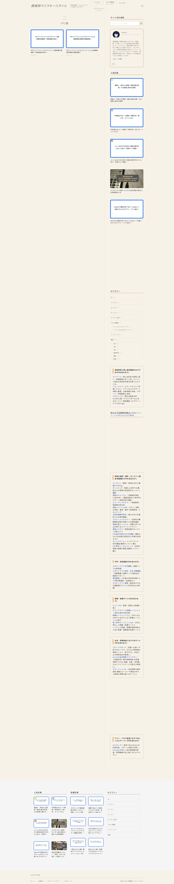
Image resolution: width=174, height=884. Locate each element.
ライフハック (98, 9)
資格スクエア (118, 529)
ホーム (33, 881)
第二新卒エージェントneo (123, 622)
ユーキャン (117, 483)
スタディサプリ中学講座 (122, 566)
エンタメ (122, 3)
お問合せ (41, 881)
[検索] (141, 23)
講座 (116, 356)
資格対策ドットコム (120, 524)
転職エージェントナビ (121, 615)
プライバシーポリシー (54, 881)
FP (113, 297)
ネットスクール (119, 541)
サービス (115, 313)
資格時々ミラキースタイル (49, 6)
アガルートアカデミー (121, 519)
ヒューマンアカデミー (121, 502)
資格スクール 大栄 (120, 507)
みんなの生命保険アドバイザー (125, 657)
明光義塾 (116, 578)
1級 (115, 344)
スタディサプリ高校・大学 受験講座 (127, 571)
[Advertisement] (126, 246)
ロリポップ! (117, 745)
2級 (115, 347)
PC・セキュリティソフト (121, 327)
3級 (115, 350)
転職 (116, 359)
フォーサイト (118, 386)
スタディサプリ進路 (120, 583)
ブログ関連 (109, 3)
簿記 (113, 340)
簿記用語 (117, 353)
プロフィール (68, 881)
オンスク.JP (117, 488)
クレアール (117, 377)
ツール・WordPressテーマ (122, 330)
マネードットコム (120, 669)
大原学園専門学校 (120, 514)
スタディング (118, 396)
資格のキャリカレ (120, 495)
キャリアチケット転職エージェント (126, 610)
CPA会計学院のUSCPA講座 (123, 534)
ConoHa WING (119, 750)
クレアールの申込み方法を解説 (126, 413)
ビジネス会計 (116, 318)
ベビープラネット (119, 647)
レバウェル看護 (119, 627)
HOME (33, 875)
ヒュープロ (117, 605)
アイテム (97, 3)
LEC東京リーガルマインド (123, 546)
